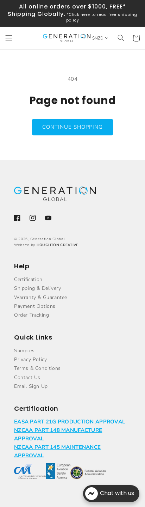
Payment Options (35, 306)
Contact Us (27, 377)
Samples (24, 350)
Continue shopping (72, 126)
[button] (9, 38)
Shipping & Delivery (37, 288)
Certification (28, 279)
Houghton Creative (57, 245)
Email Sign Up (31, 386)
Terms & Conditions (37, 368)
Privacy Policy (30, 359)
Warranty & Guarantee (40, 297)
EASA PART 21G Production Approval (69, 421)
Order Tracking (31, 315)
